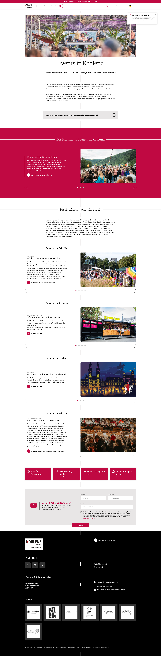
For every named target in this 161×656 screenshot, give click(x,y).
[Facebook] (28, 565)
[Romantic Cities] (90, 612)
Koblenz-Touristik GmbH (106, 540)
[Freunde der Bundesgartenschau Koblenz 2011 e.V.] (33, 631)
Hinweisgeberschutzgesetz (101, 647)
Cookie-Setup (38, 647)
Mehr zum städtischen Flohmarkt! (43, 283)
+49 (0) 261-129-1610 (107, 582)
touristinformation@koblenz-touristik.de (111, 590)
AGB (78, 647)
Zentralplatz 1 (32, 585)
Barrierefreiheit (86, 647)
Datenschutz (28, 647)
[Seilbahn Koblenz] (127, 612)
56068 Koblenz (29, 589)
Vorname (83, 494)
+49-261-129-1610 (92, 1)
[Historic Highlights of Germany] (109, 612)
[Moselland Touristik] (71, 612)
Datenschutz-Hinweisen (89, 518)
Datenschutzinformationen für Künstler (55, 647)
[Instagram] (35, 565)
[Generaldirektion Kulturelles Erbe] (33, 612)
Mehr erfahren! (36, 333)
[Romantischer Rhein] (52, 612)
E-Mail (82, 503)
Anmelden (80, 525)
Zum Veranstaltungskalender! (41, 175)
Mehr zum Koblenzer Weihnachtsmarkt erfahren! (48, 451)
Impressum (71, 647)
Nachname (111, 494)
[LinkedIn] (42, 565)
